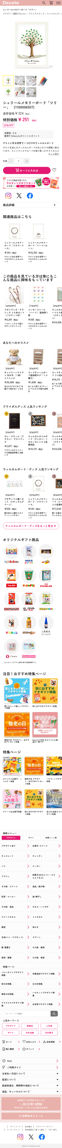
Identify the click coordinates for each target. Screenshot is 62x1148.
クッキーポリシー (14, 1129)
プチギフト (11, 1025)
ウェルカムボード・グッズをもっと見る (29, 526)
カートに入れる (26, 170)
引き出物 (30, 1032)
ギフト (11, 1032)
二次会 (49, 1025)
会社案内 (28, 1126)
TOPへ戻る (52, 1129)
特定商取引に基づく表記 (34, 1129)
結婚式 (30, 1025)
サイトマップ (15, 1126)
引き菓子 (49, 1032)
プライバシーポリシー (44, 1126)
